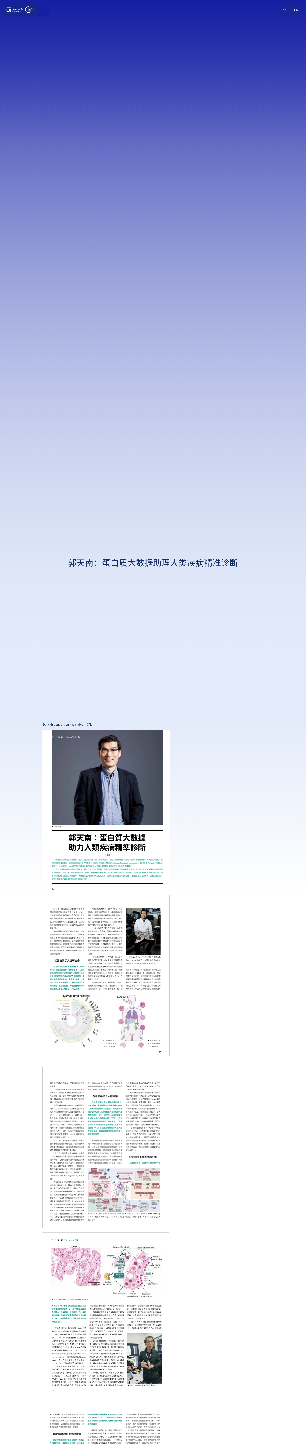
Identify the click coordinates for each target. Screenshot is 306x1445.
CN (89, 724)
